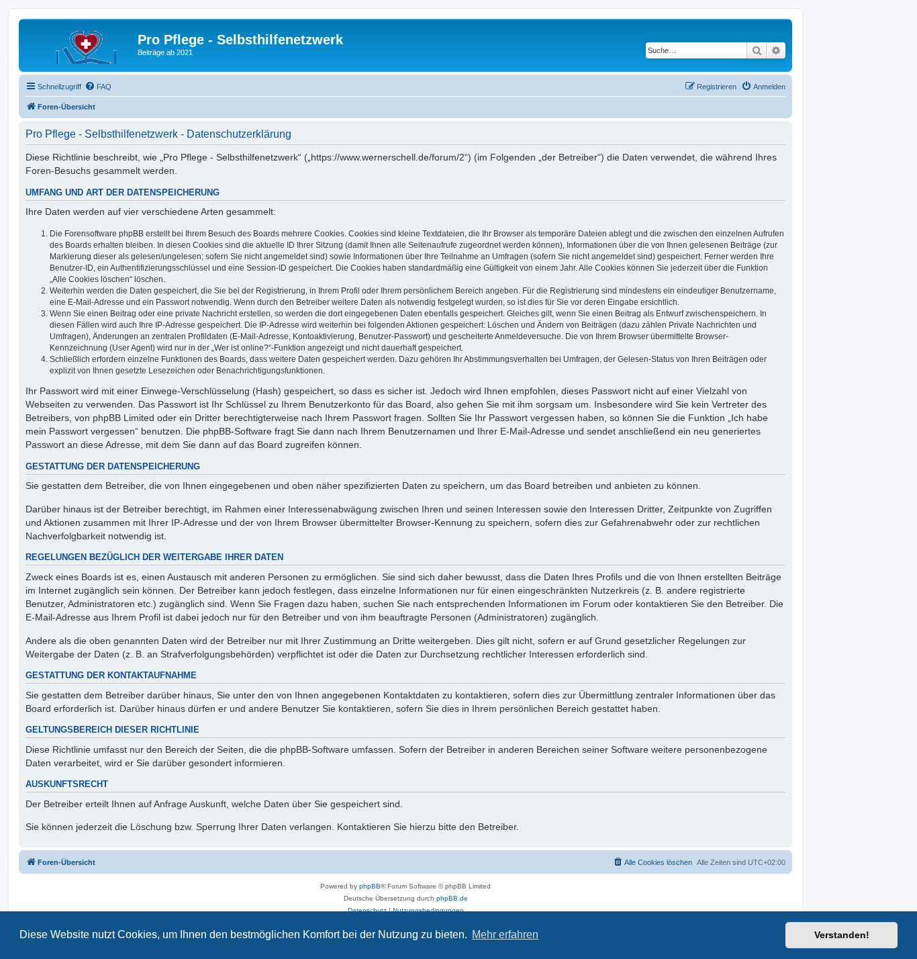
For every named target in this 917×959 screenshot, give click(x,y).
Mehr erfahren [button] (505, 934)
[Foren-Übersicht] (80, 43)
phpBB (370, 886)
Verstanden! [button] (841, 934)
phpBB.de (452, 898)
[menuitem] (98, 87)
